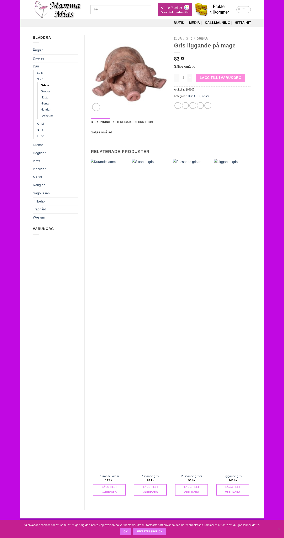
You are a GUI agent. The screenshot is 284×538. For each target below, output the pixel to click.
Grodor (45, 91)
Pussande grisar (191, 476)
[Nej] (278, 530)
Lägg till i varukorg (220, 78)
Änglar (38, 50)
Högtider (39, 153)
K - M (40, 123)
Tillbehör (39, 201)
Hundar (46, 109)
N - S (40, 129)
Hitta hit (243, 23)
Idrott (36, 161)
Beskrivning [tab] (100, 122)
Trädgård (39, 209)
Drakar (38, 145)
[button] (243, 9)
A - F (40, 73)
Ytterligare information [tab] (133, 122)
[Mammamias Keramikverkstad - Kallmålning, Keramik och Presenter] (58, 9)
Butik (179, 23)
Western (39, 217)
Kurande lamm (109, 476)
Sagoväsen (41, 193)
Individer (39, 169)
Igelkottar (47, 115)
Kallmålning (217, 23)
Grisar (45, 85)
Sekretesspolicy (149, 531)
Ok (125, 531)
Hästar (45, 97)
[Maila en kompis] (192, 105)
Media (194, 23)
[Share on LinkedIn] (207, 105)
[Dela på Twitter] (185, 105)
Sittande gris (150, 476)
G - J (40, 79)
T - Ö (40, 135)
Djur (36, 66)
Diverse (38, 58)
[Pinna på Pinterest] (200, 105)
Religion (39, 185)
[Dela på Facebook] (177, 105)
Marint (37, 177)
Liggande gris (233, 476)
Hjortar (45, 103)
